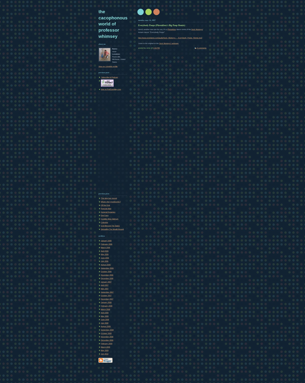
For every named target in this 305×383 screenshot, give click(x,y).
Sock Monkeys (197, 29)
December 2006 (107, 278)
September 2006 (107, 268)
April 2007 (104, 285)
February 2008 (106, 306)
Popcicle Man (106, 209)
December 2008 (107, 340)
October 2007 (106, 296)
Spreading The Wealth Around (112, 229)
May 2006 (104, 254)
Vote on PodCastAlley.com (111, 89)
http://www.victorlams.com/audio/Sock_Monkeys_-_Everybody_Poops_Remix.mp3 (170, 38)
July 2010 (104, 354)
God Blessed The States (110, 226)
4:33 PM (156, 48)
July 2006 (104, 261)
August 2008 (106, 326)
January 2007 (106, 282)
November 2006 (107, 275)
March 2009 (105, 347)
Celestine (104, 222)
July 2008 (104, 323)
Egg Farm (104, 215)
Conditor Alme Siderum (109, 219)
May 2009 (104, 350)
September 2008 (107, 330)
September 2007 (107, 292)
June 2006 (105, 258)
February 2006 (106, 244)
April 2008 (104, 313)
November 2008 (107, 337)
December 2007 (107, 299)
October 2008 (106, 333)
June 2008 (105, 320)
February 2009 (106, 344)
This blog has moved (109, 198)
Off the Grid (105, 205)
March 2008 (105, 309)
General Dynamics (108, 212)
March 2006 (105, 247)
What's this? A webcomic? (111, 202)
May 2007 (104, 289)
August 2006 (106, 265)
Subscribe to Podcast (109, 77)
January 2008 (106, 302)
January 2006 (106, 241)
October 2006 (106, 272)
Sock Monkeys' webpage (169, 43)
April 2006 (104, 251)
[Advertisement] (108, 141)
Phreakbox (172, 29)
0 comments (202, 48)
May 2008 (104, 316)
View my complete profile (108, 66)
